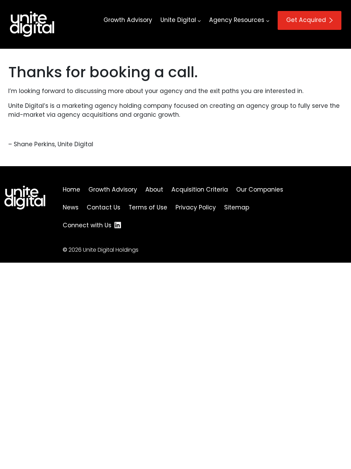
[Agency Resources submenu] (267, 20)
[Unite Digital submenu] (199, 20)
